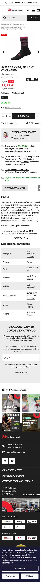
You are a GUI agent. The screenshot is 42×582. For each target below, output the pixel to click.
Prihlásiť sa (20, 373)
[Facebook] (12, 460)
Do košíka (22, 115)
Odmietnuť (10, 576)
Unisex (30, 280)
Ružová (30, 308)
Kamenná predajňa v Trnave (17, 480)
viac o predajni (29, 494)
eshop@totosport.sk (16, 451)
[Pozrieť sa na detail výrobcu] (30, 78)
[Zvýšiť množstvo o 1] (10, 115)
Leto (28, 285)
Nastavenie (20, 569)
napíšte (8, 165)
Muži (29, 277)
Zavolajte (25, 163)
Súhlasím (30, 576)
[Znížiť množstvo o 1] (3, 115)
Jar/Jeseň (31, 288)
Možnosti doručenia (13, 106)
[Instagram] (5, 460)
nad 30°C (31, 299)
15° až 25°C (32, 294)
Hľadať (32, 18)
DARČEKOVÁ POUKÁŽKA (17, 171)
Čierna (29, 305)
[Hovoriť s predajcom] (10, 122)
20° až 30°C (32, 297)
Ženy (34, 277)
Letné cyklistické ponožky (31, 255)
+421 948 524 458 (13, 3)
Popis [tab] (8, 189)
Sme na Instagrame (16, 391)
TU (11, 563)
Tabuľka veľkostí (18, 92)
